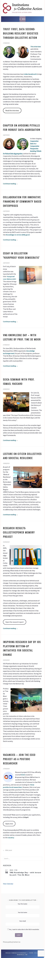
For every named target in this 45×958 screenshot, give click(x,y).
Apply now (9, 824)
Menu (24, 19)
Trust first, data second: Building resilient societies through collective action (20, 33)
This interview (35, 46)
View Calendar (8, 884)
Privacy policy (7, 942)
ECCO (23, 775)
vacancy (11, 837)
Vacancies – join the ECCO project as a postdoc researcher (19, 759)
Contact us (16, 942)
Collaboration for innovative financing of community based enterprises (22, 201)
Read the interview (12, 110)
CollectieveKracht (30, 74)
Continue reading (10, 184)
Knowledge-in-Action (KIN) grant (18, 235)
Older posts (8, 850)
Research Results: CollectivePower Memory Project (19, 532)
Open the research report (14, 622)
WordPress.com (22, 954)
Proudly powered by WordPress (16, 953)
